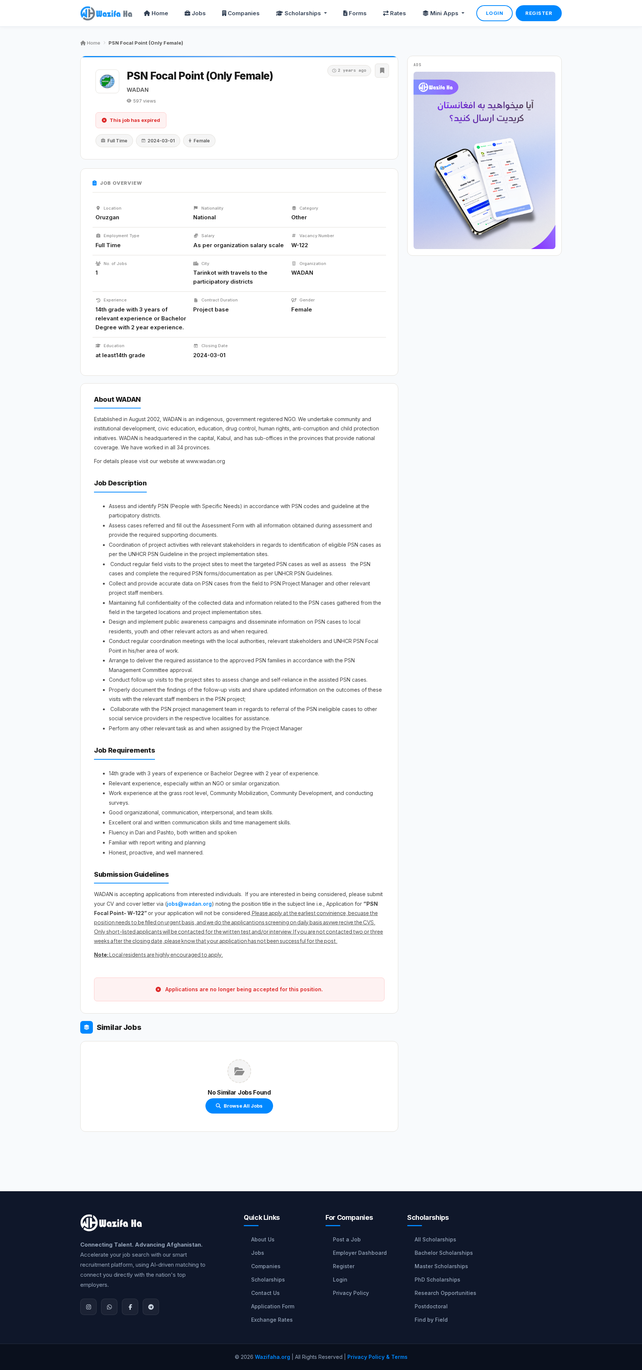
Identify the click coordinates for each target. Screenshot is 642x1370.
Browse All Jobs (243, 1106)
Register (538, 13)
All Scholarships (435, 1239)
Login (494, 13)
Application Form (272, 1306)
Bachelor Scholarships (444, 1253)
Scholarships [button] (303, 13)
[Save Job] (382, 71)
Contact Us (265, 1293)
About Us (263, 1239)
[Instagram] (88, 1307)
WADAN (138, 89)
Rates (398, 13)
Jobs (199, 13)
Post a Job (347, 1239)
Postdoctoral (431, 1306)
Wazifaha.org (272, 1357)
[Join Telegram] (151, 1307)
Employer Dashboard (360, 1253)
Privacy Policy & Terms (377, 1357)
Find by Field (431, 1319)
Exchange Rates (272, 1319)
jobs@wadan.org (189, 904)
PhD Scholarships (437, 1279)
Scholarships (268, 1279)
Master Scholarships (441, 1266)
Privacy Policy (351, 1293)
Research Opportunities (445, 1293)
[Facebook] (130, 1307)
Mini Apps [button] (445, 13)
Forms (358, 13)
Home (160, 13)
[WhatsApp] (109, 1307)
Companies (244, 13)
